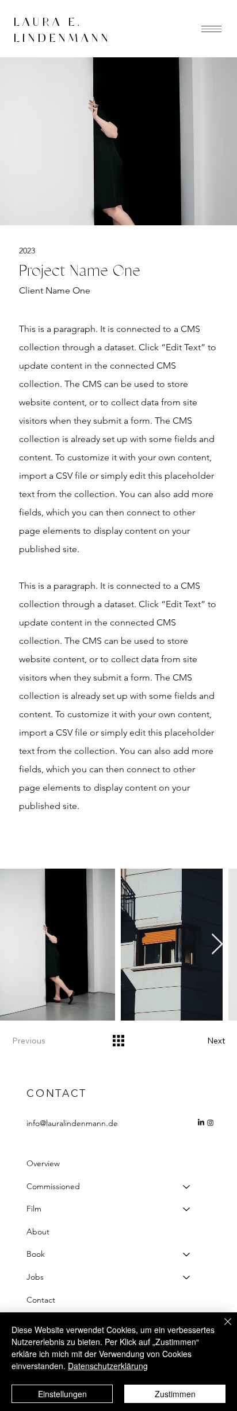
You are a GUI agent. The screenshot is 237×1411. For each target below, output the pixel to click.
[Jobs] (187, 1277)
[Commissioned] (187, 1186)
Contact (40, 1300)
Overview (43, 1163)
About (37, 1231)
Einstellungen (62, 1394)
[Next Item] (217, 944)
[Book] (187, 1254)
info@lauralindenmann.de (72, 1123)
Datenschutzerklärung (108, 1365)
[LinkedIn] (201, 1123)
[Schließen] (221, 1328)
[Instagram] (211, 1123)
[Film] (187, 1209)
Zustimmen (175, 1394)
